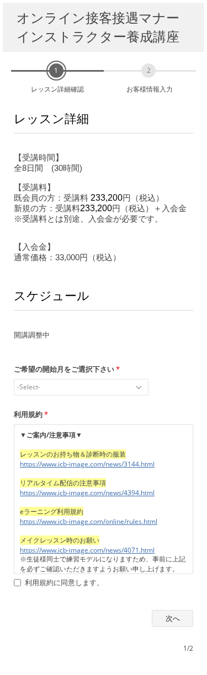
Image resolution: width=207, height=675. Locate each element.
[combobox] (81, 387)
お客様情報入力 (149, 89)
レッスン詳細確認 (57, 89)
